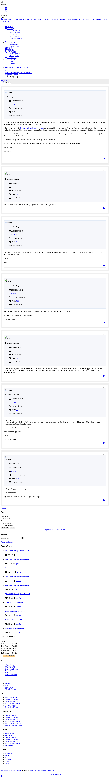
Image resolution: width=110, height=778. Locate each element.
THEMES (10, 50)
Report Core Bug (11, 745)
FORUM (10, 42)
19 (17, 112)
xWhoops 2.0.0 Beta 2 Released (15, 620)
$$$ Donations (10, 734)
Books (7, 683)
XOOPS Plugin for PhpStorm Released (18, 594)
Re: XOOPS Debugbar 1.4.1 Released (17, 551)
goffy (18, 564)
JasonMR (14, 294)
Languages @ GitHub (12, 703)
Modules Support (44, 19)
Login (11, 61)
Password (4, 521)
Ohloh (7, 761)
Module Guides (10, 689)
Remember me (8, 525)
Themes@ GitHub (11, 701)
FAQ (7, 685)
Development (66, 19)
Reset (12, 527)
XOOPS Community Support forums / (18, 73)
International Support (79, 19)
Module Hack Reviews (94, 19)
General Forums (18, 19)
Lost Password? (60, 530)
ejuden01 (14, 187)
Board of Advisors (11, 669)
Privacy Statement (15, 38)
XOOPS (10, 29)
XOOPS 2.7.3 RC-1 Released (14, 602)
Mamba (18, 555)
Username (4, 516)
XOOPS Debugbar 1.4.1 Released (16, 611)
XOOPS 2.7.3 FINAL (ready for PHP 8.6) (18, 568)
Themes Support (56, 19)
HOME (10, 27)
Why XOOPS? (14, 33)
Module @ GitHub (15, 54)
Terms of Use (5, 770)
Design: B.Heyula (55, 774)
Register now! (48, 530)
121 (17, 194)
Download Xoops (11, 697)
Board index (9, 71)
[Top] (104, 159)
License (12, 40)
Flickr (7, 757)
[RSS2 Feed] (47, 770)
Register (12, 63)
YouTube (8, 759)
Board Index (13, 44)
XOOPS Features (15, 34)
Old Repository (14, 56)
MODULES (11, 52)
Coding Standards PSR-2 (13, 725)
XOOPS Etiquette (11, 675)
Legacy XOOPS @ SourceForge (16, 723)
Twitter (7, 763)
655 (17, 301)
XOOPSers (9, 673)
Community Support (31, 19)
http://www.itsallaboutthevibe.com (32, 128)
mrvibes (14, 104)
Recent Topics (14, 46)
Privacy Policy (16, 770)
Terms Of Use (14, 36)
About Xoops (9, 665)
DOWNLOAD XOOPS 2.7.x (17, 67)
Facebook (8, 753)
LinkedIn (8, 755)
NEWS (9, 48)
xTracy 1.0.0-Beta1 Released (15, 628)
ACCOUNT (11, 60)
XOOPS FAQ (12, 58)
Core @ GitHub (10, 715)
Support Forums (10, 705)
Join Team (8, 735)
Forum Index (7, 19)
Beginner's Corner (11, 75)
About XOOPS (14, 31)
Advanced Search (7, 542)
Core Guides (9, 687)
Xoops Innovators (11, 671)
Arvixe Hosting (35, 770)
